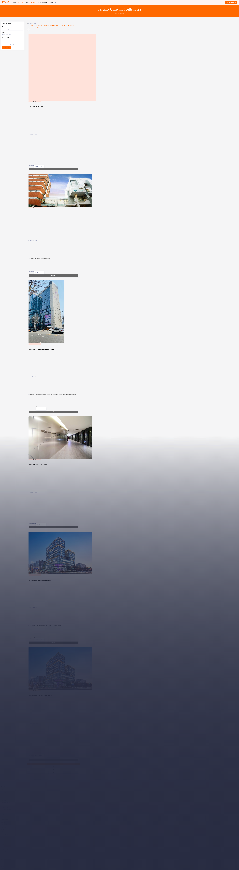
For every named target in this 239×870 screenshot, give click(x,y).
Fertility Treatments (42, 2)
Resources (52, 2)
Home (14, 2)
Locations (33, 2)
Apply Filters (6, 47)
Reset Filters (12, 44)
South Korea (20, 2)
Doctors (27, 2)
